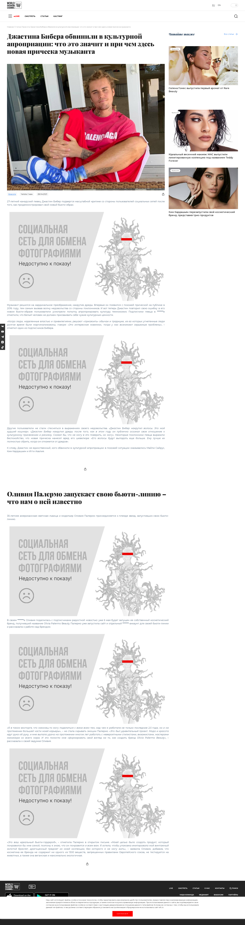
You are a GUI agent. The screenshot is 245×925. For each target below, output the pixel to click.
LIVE (17, 16)
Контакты (219, 888)
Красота (26, 27)
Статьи (18, 27)
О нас (207, 888)
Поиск (234, 888)
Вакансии (218, 895)
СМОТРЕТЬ (30, 16)
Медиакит (204, 895)
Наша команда (187, 895)
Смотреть (182, 888)
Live (171, 888)
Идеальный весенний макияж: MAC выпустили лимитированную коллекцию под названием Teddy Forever (201, 157)
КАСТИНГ (58, 16)
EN (219, 5)
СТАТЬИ (44, 16)
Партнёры (233, 895)
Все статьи (229, 34)
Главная (10, 27)
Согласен (122, 914)
